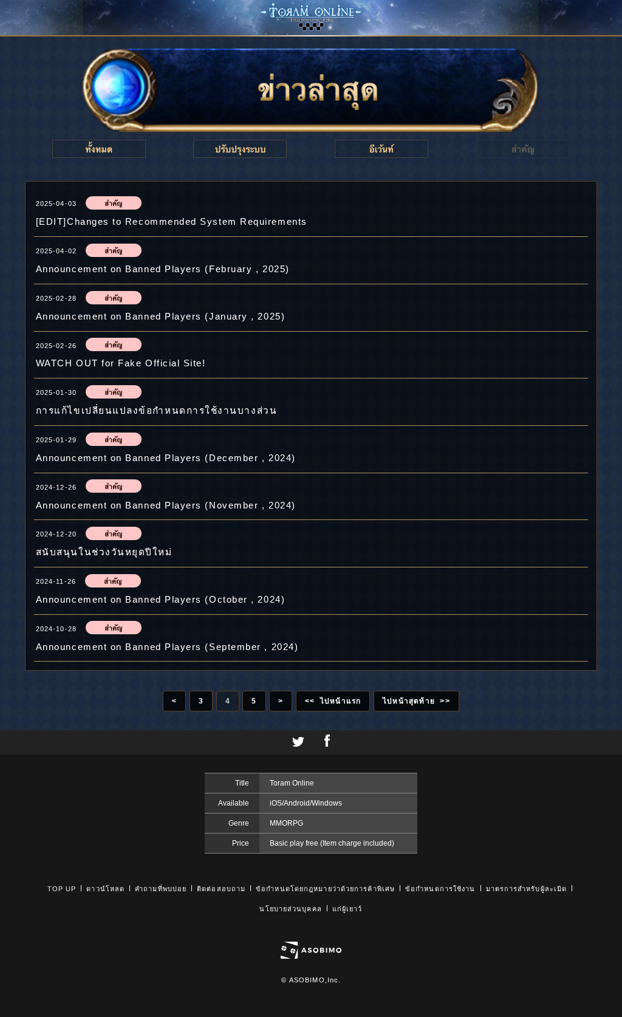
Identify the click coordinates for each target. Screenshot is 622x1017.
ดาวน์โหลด (105, 888)
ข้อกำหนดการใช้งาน (440, 888)
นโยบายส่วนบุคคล (290, 909)
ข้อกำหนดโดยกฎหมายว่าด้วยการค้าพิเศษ (325, 888)
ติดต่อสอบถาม (221, 888)
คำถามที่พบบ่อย (160, 888)
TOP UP (62, 888)
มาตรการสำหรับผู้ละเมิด (526, 888)
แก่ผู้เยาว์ (347, 909)
